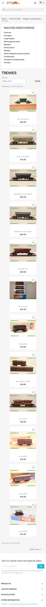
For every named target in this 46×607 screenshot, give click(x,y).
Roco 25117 (23, 419)
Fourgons (8, 35)
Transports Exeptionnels (14, 59)
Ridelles (7, 50)
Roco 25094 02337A (23, 381)
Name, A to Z (15, 81)
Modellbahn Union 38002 (23, 194)
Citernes (7, 32)
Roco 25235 (23, 456)
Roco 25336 (23, 531)
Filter (37, 81)
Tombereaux (9, 56)
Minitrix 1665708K (23, 157)
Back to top (36, 549)
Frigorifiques (9, 38)
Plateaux (7, 44)
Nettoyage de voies (12, 41)
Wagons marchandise (19, 28)
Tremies (7, 62)
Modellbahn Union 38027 (23, 232)
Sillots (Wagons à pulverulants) (17, 53)
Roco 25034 (23, 344)
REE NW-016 (23, 269)
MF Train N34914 (23, 119)
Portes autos (9, 47)
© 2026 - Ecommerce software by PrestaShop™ (20, 604)
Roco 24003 (23, 307)
